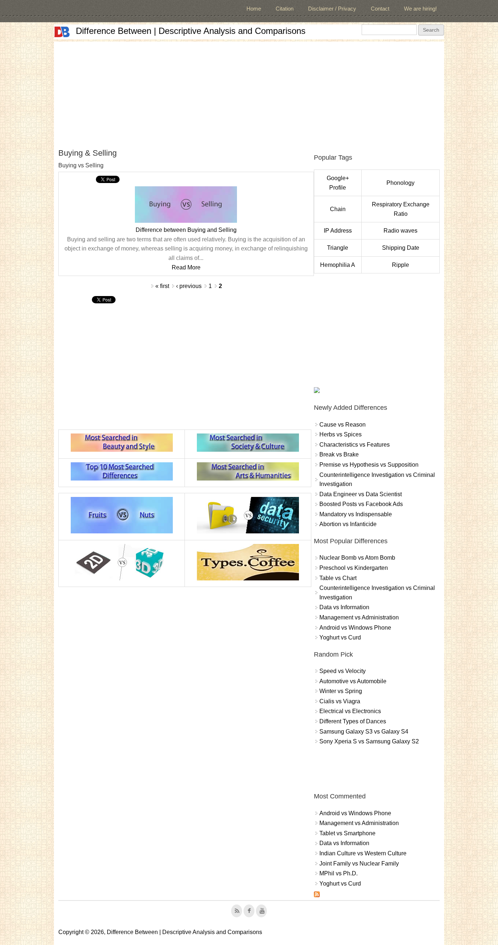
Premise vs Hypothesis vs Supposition (369, 465)
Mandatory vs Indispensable (355, 514)
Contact (380, 8)
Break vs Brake (339, 454)
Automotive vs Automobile (352, 681)
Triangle (337, 248)
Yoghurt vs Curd (340, 637)
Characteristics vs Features (354, 445)
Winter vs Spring (340, 691)
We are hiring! (420, 8)
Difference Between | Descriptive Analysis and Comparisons (191, 31)
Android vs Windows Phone (355, 628)
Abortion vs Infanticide (348, 524)
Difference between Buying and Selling (186, 230)
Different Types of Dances (352, 721)
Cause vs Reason (342, 424)
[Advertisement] (249, 93)
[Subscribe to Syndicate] (317, 895)
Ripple (400, 265)
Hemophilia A (337, 265)
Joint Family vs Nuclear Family (359, 863)
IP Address (338, 231)
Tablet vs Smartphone (347, 833)
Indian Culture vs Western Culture (362, 853)
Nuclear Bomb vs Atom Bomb (357, 558)
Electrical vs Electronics (350, 711)
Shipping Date (400, 248)
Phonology (400, 183)
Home (253, 8)
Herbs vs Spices (340, 434)
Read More (186, 267)
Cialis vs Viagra (339, 701)
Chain (338, 209)
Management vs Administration (359, 617)
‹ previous (189, 286)
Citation (284, 8)
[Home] (62, 31)
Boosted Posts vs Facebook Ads (361, 504)
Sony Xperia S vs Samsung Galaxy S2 (369, 741)
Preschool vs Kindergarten (353, 568)
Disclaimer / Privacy (332, 8)
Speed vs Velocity (342, 671)
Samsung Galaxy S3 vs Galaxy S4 (363, 731)
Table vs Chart (338, 578)
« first (162, 286)
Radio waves (400, 231)
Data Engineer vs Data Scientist (360, 494)
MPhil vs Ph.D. (338, 873)
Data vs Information (344, 607)
